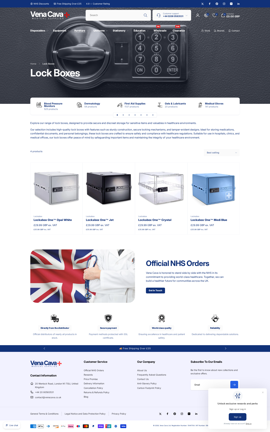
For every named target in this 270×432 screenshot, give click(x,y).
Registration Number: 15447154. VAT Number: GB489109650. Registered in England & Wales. (206, 425)
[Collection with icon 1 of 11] (117, 115)
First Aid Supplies (135, 103)
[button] (38, 30)
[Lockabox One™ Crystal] (161, 205)
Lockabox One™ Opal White (53, 220)
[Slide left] (44, 348)
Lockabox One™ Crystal (154, 220)
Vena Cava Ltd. (165, 425)
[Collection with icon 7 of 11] (152, 115)
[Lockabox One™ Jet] (109, 205)
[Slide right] (232, 106)
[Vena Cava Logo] (46, 366)
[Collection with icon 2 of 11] (123, 115)
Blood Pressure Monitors (53, 104)
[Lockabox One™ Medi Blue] (213, 205)
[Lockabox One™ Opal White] (56, 205)
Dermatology (92, 103)
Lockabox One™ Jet (100, 220)
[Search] (145, 15)
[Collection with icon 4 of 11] (135, 115)
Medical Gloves (214, 103)
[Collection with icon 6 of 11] (147, 115)
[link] (39, 3)
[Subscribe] (234, 385)
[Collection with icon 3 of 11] (129, 115)
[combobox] (118, 15)
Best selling (213, 152)
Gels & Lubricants (175, 103)
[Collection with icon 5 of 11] (141, 115)
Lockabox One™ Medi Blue (209, 220)
